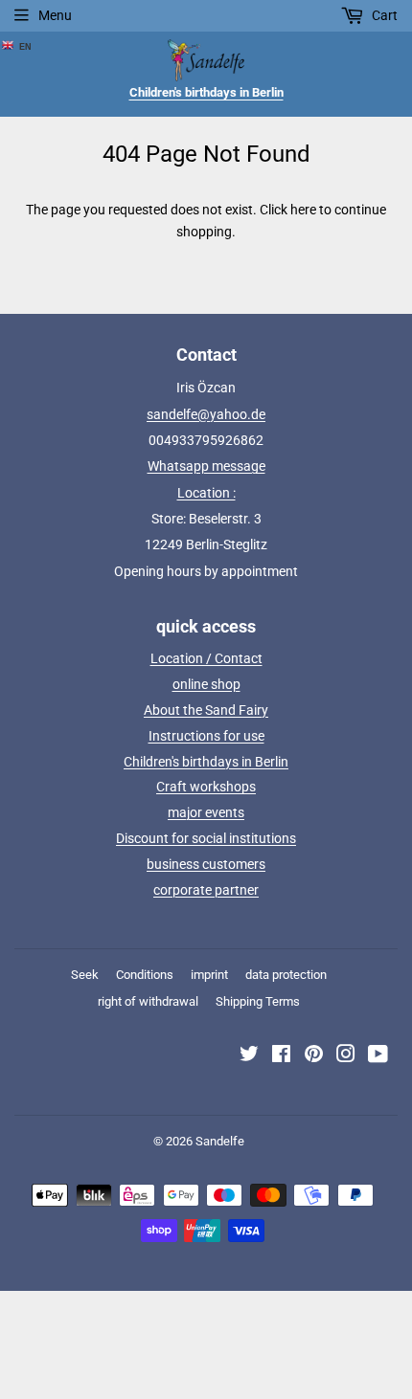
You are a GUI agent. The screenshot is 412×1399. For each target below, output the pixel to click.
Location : (206, 492)
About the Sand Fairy (206, 710)
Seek (85, 974)
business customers (206, 864)
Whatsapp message (206, 466)
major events (206, 812)
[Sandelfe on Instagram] (345, 1056)
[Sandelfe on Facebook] (281, 1056)
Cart (383, 15)
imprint (209, 974)
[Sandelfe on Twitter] (249, 1056)
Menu (55, 15)
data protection (286, 974)
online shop (206, 684)
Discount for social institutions (206, 838)
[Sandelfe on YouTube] (378, 1056)
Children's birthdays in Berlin (206, 761)
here (303, 209)
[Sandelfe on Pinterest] (314, 1056)
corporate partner (206, 890)
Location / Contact (206, 658)
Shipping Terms (258, 1001)
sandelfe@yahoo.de (206, 414)
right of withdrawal (148, 1001)
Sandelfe (219, 1141)
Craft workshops (206, 786)
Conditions (144, 974)
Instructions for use (206, 736)
